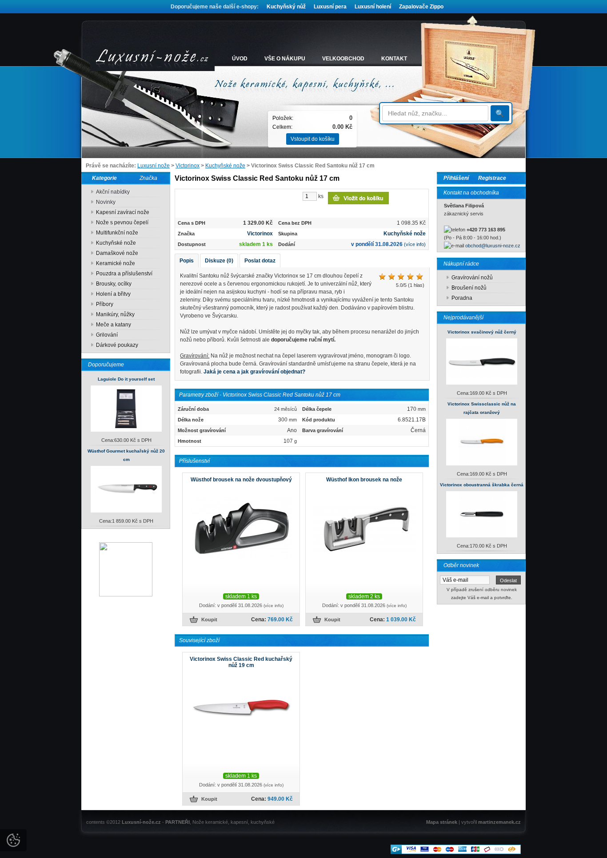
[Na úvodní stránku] (152, 59)
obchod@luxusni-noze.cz (492, 245)
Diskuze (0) (219, 261)
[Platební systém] (456, 852)
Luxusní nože (153, 166)
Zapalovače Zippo (421, 7)
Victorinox (188, 166)
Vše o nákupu (284, 59)
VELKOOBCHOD (343, 59)
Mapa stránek (441, 822)
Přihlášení (456, 178)
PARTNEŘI (177, 822)
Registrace (492, 178)
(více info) (415, 244)
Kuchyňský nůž (286, 7)
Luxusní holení (373, 7)
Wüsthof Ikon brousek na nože (364, 480)
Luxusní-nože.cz (141, 822)
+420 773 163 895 (486, 229)
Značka (148, 178)
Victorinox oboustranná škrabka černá (481, 484)
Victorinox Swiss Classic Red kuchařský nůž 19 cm (241, 662)
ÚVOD (240, 59)
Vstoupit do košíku (313, 139)
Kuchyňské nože (225, 166)
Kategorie (102, 178)
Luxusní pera (330, 7)
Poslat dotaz (260, 261)
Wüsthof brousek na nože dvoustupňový (241, 480)
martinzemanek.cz (499, 822)
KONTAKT (394, 59)
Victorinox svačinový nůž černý (481, 332)
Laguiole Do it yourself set (126, 379)
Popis (187, 261)
